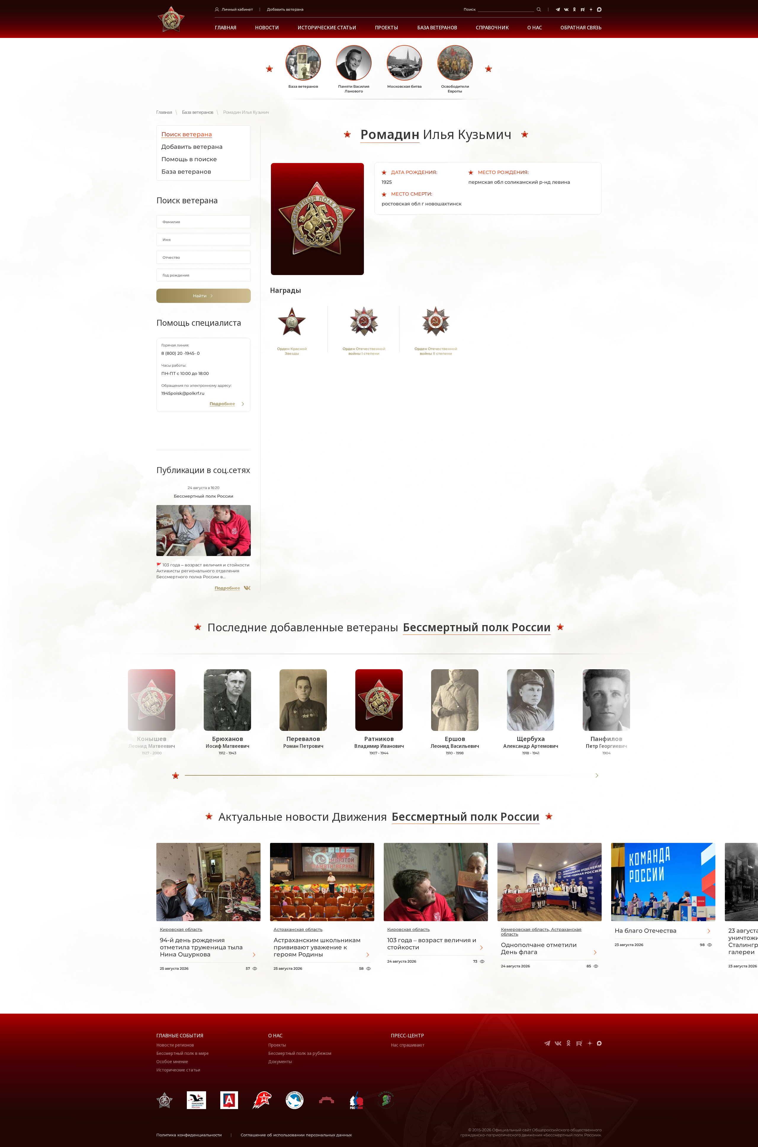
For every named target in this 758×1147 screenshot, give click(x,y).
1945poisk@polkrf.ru (182, 393)
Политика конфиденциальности (189, 1134)
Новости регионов (175, 1045)
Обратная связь (581, 28)
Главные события (179, 1036)
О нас (275, 1036)
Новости (267, 28)
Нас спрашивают (408, 1045)
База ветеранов (437, 28)
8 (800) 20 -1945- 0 (180, 353)
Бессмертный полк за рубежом (299, 1053)
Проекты (386, 28)
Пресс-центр (407, 1036)
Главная (225, 28)
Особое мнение (172, 1061)
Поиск (470, 9)
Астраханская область (298, 929)
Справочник (492, 28)
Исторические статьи (327, 28)
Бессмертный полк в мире (182, 1053)
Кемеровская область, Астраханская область (541, 932)
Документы (280, 1061)
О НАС (534, 28)
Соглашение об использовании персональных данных (296, 1134)
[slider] (175, 775)
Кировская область (181, 929)
